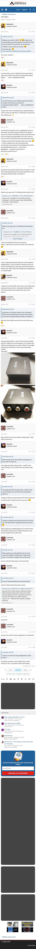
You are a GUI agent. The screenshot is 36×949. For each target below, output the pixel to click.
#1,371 (33, 338)
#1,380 (33, 647)
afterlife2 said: (6, 36)
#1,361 (33, 31)
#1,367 (33, 218)
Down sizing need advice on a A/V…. (14, 717)
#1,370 (33, 304)
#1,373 (33, 451)
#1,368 (33, 259)
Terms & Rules (31, 945)
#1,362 (33, 70)
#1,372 (33, 434)
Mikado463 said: (7, 97)
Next (25, 670)
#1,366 (33, 189)
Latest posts (4, 713)
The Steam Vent (8, 726)
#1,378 (33, 616)
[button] (2, 10)
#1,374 (33, 481)
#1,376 (33, 545)
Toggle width (6, 941)
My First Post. (8, 735)
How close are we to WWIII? (12, 723)
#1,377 (33, 573)
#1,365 (33, 166)
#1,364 (33, 127)
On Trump (7, 729)
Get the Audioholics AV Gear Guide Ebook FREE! (18, 763)
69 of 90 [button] (18, 670)
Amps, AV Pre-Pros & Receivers (11, 720)
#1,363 (33, 92)
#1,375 (33, 512)
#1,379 (33, 632)
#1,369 (33, 282)
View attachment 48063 (9, 51)
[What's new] (30, 9)
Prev (10, 670)
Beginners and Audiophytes (10, 739)
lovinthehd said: (7, 456)
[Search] (34, 9)
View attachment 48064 (24, 51)
